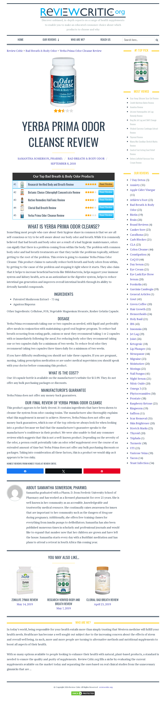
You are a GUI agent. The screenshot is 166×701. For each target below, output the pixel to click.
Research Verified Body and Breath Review (63, 602)
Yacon (134, 458)
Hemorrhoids (138, 314)
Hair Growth (137, 309)
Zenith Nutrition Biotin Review (142, 102)
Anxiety (135, 185)
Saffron (134, 413)
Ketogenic (136, 344)
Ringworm (136, 408)
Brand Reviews (139, 224)
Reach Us (105, 40)
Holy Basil (136, 319)
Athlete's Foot (139, 200)
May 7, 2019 (63, 608)
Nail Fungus (137, 373)
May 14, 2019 (25, 604)
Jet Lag (134, 334)
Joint (133, 339)
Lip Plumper (137, 349)
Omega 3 (135, 388)
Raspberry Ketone (141, 403)
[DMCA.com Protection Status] (83, 693)
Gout (133, 299)
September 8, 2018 (63, 163)
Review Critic (50, 463)
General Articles (140, 294)
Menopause (137, 354)
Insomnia (136, 329)
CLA (132, 244)
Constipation (138, 254)
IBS (132, 324)
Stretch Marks (139, 428)
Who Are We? (78, 40)
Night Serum (138, 378)
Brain (133, 220)
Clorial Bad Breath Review (102, 600)
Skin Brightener (139, 423)
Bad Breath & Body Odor (86, 158)
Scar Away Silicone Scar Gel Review (144, 98)
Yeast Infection (139, 463)
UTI (132, 448)
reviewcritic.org (106, 687)
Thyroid (135, 433)
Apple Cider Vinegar (142, 190)
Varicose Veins (139, 453)
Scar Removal (138, 418)
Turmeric (135, 443)
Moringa (135, 369)
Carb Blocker (138, 239)
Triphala (135, 438)
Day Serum (137, 264)
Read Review (106, 184)
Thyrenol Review (136, 137)
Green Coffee (138, 304)
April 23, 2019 (102, 604)
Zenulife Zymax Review (25, 600)
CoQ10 (134, 259)
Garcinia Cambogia (141, 289)
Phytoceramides (140, 393)
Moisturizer (137, 364)
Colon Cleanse (139, 249)
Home (20, 40)
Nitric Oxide (137, 383)
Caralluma (136, 234)
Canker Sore (137, 229)
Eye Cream (136, 269)
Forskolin (136, 284)
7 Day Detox (137, 180)
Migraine (135, 359)
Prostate (135, 398)
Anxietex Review (136, 107)
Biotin (133, 215)
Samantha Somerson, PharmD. (40, 158)
